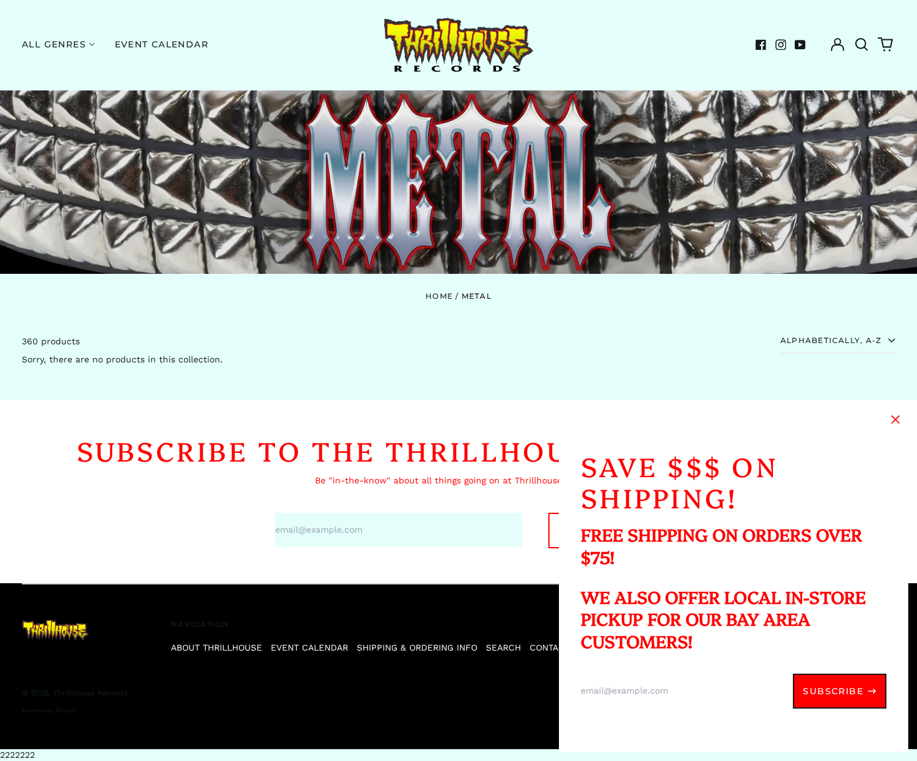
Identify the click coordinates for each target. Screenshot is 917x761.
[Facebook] (761, 45)
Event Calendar (162, 44)
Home (439, 296)
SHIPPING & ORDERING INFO (417, 647)
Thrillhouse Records (90, 693)
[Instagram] (781, 45)
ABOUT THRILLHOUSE (216, 647)
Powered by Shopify (49, 710)
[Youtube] (800, 45)
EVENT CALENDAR (309, 647)
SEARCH (503, 647)
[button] (861, 45)
